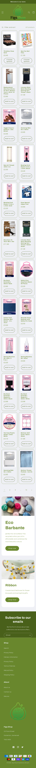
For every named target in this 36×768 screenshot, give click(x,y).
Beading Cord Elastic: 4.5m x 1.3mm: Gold (9, 204)
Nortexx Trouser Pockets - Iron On (26, 471)
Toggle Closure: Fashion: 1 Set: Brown (9, 129)
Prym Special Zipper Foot (25, 203)
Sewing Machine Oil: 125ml (26, 357)
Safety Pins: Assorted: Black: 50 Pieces (26, 282)
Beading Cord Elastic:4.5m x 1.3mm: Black (26, 166)
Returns (6, 696)
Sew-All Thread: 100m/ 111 (9, 166)
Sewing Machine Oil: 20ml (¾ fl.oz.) (9, 358)
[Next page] (31, 490)
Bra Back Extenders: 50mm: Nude (8, 282)
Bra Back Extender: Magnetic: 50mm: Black (8, 396)
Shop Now (12, 599)
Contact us (7, 692)
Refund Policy (8, 670)
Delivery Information (11, 657)
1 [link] (4, 490)
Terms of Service (9, 666)
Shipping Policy (9, 675)
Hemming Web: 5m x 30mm (9, 471)
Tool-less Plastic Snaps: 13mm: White (9, 434)
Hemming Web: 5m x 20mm (26, 128)
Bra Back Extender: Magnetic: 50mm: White (25, 396)
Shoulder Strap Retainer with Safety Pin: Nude (26, 319)
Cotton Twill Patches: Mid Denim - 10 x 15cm (8, 320)
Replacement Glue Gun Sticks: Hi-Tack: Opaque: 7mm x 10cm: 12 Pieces (9, 91)
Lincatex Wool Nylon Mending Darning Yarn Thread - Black (26, 90)
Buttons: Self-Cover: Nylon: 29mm (25, 434)
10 (26, 490)
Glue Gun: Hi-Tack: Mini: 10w (9, 240)
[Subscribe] (30, 635)
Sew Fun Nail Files (25, 51)
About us (7, 687)
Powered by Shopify (23, 762)
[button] (2, 12)
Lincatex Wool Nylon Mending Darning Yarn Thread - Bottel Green (26, 243)
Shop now (12, 548)
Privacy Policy (8, 652)
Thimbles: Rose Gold (9, 51)
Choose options (9, 60)
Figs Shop (14, 762)
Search (6, 648)
